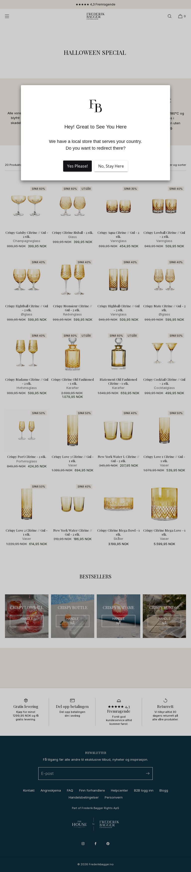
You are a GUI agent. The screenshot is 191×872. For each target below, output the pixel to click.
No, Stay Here (111, 166)
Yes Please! (77, 166)
